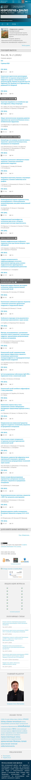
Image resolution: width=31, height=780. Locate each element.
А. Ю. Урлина (11, 413)
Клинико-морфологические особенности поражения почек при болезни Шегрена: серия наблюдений (15, 243)
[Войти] (22, 1)
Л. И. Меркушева (5, 124)
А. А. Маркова (4, 413)
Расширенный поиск (6, 20)
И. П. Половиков (20, 248)
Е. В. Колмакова (11, 500)
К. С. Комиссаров (14, 485)
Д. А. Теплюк (20, 184)
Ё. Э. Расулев (4, 429)
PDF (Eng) (4, 213)
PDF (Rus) (4, 69)
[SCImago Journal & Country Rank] (15, 569)
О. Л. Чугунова (20, 446)
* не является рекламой (15, 564)
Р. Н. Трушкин (4, 226)
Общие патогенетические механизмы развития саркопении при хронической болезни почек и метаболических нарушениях (15, 120)
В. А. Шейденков (5, 485)
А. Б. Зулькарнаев (14, 148)
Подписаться (7, 758)
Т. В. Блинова (4, 166)
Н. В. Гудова (16, 106)
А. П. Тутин (22, 148)
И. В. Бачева (17, 379)
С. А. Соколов (11, 226)
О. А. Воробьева (5, 208)
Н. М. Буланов (13, 249)
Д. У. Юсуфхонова (5, 518)
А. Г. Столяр (11, 166)
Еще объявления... (24, 535)
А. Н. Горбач (4, 323)
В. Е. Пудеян (4, 395)
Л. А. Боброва (4, 126)
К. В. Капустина (13, 341)
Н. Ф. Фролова (20, 108)
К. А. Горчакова (5, 341)
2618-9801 (16, 2)
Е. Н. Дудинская (14, 124)
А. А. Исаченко (4, 393)
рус (29, 1)
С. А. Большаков (12, 184)
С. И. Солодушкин (5, 168)
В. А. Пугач (21, 341)
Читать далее (26, 45)
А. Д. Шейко (4, 500)
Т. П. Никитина (5, 148)
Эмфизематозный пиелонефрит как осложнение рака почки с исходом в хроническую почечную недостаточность (13, 221)
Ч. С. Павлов (26, 184)
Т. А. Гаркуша (25, 362)
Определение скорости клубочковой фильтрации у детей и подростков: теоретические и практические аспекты (15, 639)
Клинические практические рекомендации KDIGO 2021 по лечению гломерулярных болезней (15, 631)
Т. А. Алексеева (4, 292)
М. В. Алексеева (5, 467)
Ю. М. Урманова (23, 518)
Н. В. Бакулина (5, 501)
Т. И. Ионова (11, 150)
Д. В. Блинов (18, 166)
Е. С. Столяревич (13, 269)
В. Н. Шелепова (17, 362)
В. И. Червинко (23, 106)
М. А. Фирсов (4, 364)
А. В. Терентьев (12, 323)
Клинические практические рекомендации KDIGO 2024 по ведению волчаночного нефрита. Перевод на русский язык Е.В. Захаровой (15, 656)
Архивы (14, 24)
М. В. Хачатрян (5, 465)
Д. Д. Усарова (11, 429)
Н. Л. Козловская (23, 124)
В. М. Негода (20, 393)
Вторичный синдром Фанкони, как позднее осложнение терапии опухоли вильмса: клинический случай (14, 287)
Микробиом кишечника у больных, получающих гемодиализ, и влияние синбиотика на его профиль (15, 179)
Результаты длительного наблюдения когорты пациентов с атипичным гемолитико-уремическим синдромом (15, 161)
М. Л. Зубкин (4, 106)
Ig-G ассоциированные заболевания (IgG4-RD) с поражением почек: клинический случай (15, 375)
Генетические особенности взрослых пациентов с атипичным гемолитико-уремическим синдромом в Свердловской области (15, 303)
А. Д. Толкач (14, 146)
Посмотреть (6, 756)
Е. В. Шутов (4, 184)
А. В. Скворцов (4, 248)
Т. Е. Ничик (12, 208)
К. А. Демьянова (14, 465)
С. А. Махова (19, 413)
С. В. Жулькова (5, 209)
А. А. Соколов (19, 226)
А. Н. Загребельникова (7, 362)
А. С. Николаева (20, 208)
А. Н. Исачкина (20, 500)
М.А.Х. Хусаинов (20, 323)
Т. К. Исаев (25, 226)
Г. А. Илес (3, 379)
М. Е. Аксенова (13, 292)
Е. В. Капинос (9, 379)
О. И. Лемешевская (6, 146)
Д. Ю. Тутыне (4, 446)
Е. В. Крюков (12, 108)
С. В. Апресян (13, 467)
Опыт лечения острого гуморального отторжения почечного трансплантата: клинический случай (12, 441)
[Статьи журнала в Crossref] (15, 560)
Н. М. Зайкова (20, 292)
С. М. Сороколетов (6, 186)
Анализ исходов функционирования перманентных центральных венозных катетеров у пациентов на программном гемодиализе (13, 479)
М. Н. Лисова (4, 150)
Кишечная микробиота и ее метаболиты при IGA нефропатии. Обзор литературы (14, 103)
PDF (2, 61)
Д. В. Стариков (5, 249)
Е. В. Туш (25, 413)
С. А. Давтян (12, 248)
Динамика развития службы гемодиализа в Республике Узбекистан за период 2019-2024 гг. (15, 513)
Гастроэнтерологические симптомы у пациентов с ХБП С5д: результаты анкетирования (15, 496)
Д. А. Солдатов (5, 108)
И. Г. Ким (10, 106)
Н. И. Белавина (5, 269)
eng (26, 1)
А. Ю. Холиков (14, 518)
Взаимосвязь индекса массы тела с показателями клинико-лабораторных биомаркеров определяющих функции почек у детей (15, 407)
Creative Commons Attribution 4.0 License (14, 545)
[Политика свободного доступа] (6, 560)
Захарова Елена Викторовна (15, 704)
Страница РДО (5, 63)
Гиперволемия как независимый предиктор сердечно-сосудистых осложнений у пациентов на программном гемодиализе (15, 424)
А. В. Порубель (13, 393)
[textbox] (15, 16)
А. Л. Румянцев (12, 446)
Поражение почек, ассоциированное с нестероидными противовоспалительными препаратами (13, 647)
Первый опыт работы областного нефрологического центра (11, 663)
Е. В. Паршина (22, 146)
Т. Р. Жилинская (5, 447)
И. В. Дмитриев (5, 227)
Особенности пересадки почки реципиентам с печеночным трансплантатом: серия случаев (15, 319)
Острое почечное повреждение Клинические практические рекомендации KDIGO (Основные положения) (14, 623)
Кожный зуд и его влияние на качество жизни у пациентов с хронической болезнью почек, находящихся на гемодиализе (15, 142)
